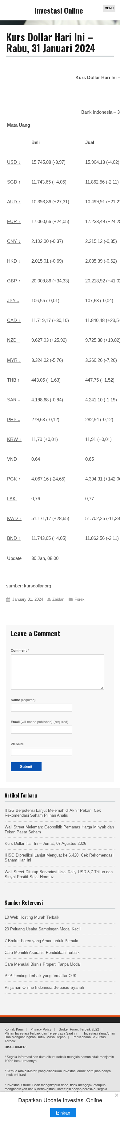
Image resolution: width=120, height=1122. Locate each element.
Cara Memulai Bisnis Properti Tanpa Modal (43, 964)
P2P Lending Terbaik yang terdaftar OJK (41, 975)
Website (17, 744)
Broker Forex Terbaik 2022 (79, 1029)
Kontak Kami (14, 1029)
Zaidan (58, 599)
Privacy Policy (41, 1029)
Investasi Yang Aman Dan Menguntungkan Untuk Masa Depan (60, 1035)
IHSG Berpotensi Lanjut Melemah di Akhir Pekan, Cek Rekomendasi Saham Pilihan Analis (53, 813)
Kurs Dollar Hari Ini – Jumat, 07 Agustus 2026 (45, 843)
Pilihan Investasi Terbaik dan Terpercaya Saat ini (41, 1033)
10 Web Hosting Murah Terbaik (32, 917)
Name (23, 700)
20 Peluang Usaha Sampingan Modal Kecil (43, 929)
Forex (79, 599)
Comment (20, 650)
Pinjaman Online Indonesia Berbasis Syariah (44, 987)
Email (39, 722)
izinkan (63, 1112)
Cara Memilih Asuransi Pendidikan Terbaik (42, 952)
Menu (109, 8)
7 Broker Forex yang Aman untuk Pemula (41, 940)
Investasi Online (59, 10)
